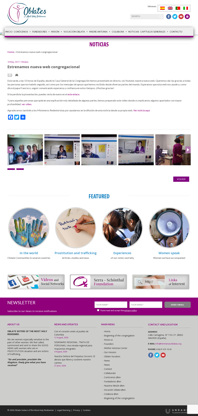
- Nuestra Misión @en (114, 385)
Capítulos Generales (152, 31)
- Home (106, 331)
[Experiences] (122, 247)
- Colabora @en (110, 394)
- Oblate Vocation (111, 356)
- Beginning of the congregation (119, 335)
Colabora (118, 31)
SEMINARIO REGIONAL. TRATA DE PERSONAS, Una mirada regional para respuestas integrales (73, 345)
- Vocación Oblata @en (114, 389)
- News (106, 360)
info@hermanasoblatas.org (168, 343)
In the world (29, 253)
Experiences (122, 253)
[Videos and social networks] (36, 288)
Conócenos (21, 31)
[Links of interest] (160, 288)
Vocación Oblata (74, 31)
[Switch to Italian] (185, 8)
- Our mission (109, 352)
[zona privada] (187, 16)
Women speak (169, 253)
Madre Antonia (98, 31)
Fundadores (39, 31)
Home (10, 51)
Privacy (76, 410)
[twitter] (175, 16)
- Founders (108, 343)
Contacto (176, 31)
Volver (181, 179)
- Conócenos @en (112, 377)
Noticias (133, 31)
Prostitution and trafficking (76, 253)
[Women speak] (169, 247)
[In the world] (29, 247)
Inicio (9, 31)
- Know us (108, 339)
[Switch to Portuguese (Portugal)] (178, 8)
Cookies (86, 410)
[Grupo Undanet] (178, 413)
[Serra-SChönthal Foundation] (98, 288)
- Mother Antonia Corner (115, 348)
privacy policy (130, 310)
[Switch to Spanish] (162, 8)
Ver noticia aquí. (141, 110)
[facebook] (168, 16)
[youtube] (181, 16)
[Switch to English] (170, 8)
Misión (55, 31)
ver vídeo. (27, 104)
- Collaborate (109, 373)
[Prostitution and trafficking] (76, 247)
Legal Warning (63, 410)
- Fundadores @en (112, 381)
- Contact (107, 368)
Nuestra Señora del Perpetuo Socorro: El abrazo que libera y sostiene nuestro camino (74, 359)
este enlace (73, 94)
